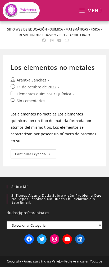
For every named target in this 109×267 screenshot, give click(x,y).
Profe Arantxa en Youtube (83, 261)
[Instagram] (54, 239)
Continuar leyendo (35, 152)
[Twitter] (42, 239)
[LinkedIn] (80, 239)
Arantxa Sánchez (31, 80)
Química (63, 93)
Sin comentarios (31, 100)
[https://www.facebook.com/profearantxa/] (29, 239)
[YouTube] (67, 239)
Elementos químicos (34, 93)
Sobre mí (19, 186)
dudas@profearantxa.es (28, 212)
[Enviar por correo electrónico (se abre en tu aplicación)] (66, 40)
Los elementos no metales (53, 67)
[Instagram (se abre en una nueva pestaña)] (52, 40)
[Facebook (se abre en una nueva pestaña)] (44, 40)
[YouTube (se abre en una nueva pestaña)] (60, 40)
